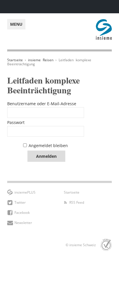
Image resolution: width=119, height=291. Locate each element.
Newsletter (23, 222)
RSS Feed (76, 202)
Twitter (20, 202)
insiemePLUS (25, 192)
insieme (104, 22)
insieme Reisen (40, 60)
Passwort (16, 122)
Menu (16, 24)
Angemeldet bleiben (48, 145)
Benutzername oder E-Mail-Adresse (41, 103)
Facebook (22, 212)
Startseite (15, 60)
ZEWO (106, 245)
